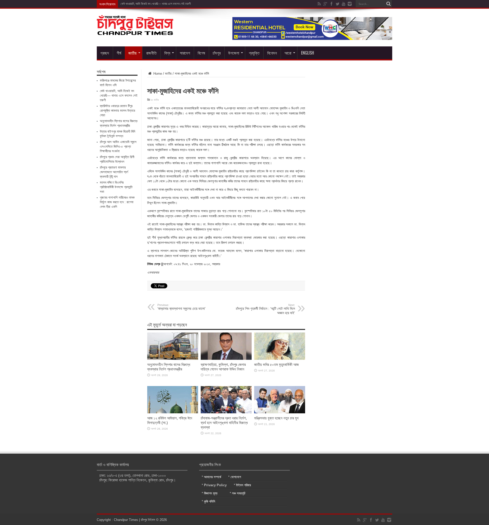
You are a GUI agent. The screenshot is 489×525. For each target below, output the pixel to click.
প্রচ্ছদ (104, 53)
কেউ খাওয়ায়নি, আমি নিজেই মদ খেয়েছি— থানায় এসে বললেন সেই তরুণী (155, 4)
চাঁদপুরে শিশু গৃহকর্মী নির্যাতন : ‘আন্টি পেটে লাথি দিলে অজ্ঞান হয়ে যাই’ (265, 309)
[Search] (388, 4)
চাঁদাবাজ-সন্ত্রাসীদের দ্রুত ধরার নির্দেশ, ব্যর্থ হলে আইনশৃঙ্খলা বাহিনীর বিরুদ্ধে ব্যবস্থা (224, 422)
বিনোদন (272, 53)
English (307, 53)
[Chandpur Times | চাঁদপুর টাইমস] (135, 31)
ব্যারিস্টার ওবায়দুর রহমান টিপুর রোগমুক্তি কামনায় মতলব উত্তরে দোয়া (117, 110)
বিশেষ (201, 53)
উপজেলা (233, 53)
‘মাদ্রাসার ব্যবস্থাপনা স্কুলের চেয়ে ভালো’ (181, 307)
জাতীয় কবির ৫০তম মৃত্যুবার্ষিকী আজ (276, 364)
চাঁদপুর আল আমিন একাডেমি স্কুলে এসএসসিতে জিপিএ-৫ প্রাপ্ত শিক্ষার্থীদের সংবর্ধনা (118, 146)
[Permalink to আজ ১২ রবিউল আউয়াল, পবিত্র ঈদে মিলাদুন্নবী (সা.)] (172, 412)
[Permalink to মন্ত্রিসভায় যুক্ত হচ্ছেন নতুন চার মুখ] (279, 412)
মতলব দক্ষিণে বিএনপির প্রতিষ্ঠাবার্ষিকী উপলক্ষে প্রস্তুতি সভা (116, 187)
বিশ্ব (167, 53)
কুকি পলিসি (209, 501)
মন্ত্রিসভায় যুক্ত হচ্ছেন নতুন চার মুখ (276, 418)
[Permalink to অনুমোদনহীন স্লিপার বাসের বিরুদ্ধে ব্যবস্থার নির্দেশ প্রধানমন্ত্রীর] (172, 359)
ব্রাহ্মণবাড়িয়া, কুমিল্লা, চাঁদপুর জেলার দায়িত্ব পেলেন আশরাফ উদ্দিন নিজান (223, 366)
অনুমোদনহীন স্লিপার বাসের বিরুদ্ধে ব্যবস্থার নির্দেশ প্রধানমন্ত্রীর (168, 366)
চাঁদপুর (217, 53)
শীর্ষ (119, 53)
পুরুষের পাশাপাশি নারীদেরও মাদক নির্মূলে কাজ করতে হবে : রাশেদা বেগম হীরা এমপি (117, 202)
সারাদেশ (185, 53)
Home (157, 73)
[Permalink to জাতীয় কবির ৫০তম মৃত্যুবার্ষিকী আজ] (279, 359)
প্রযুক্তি (254, 53)
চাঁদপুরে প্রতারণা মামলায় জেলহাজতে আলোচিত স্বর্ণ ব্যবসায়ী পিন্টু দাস (114, 171)
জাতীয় (132, 53)
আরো (287, 53)
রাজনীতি (151, 53)
